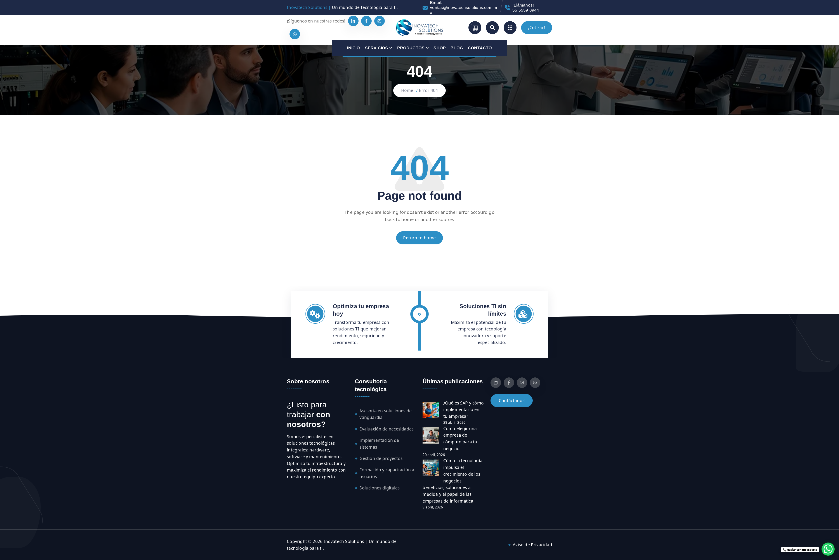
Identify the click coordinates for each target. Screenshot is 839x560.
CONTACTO (480, 48)
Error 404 (428, 90)
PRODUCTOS (411, 48)
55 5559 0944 (525, 10)
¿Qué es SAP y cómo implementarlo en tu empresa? (463, 409)
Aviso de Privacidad (532, 545)
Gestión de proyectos (380, 458)
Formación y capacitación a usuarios (386, 473)
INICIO (353, 48)
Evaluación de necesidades (386, 429)
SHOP (439, 48)
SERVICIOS (376, 48)
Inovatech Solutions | (309, 7)
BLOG (457, 48)
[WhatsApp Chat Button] (828, 549)
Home (407, 90)
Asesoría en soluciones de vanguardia (385, 414)
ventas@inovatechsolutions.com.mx (463, 10)
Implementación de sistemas (379, 443)
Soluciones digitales (379, 488)
